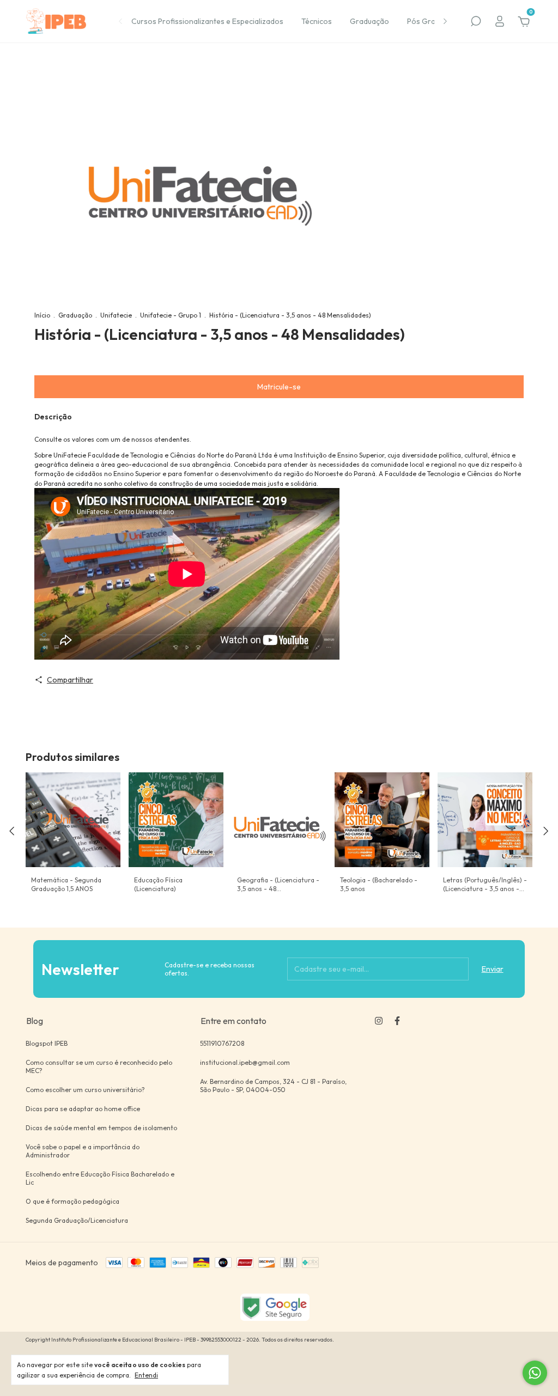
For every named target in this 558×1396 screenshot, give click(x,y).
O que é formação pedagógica (72, 1201)
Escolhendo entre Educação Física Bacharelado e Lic (100, 1178)
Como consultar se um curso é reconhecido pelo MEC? (99, 1066)
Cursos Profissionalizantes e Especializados (207, 21)
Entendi (146, 1375)
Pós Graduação (434, 21)
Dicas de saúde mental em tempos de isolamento (101, 1128)
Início (42, 315)
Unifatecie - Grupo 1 (170, 315)
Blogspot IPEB (47, 1043)
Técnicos (316, 21)
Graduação (369, 21)
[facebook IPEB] (397, 1020)
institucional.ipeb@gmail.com (245, 1062)
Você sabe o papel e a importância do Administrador (83, 1151)
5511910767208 (222, 1043)
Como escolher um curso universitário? (85, 1090)
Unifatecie (116, 315)
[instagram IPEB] (378, 1020)
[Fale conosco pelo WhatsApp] (535, 1373)
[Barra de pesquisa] (476, 23)
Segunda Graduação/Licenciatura (77, 1220)
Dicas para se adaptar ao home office (83, 1109)
